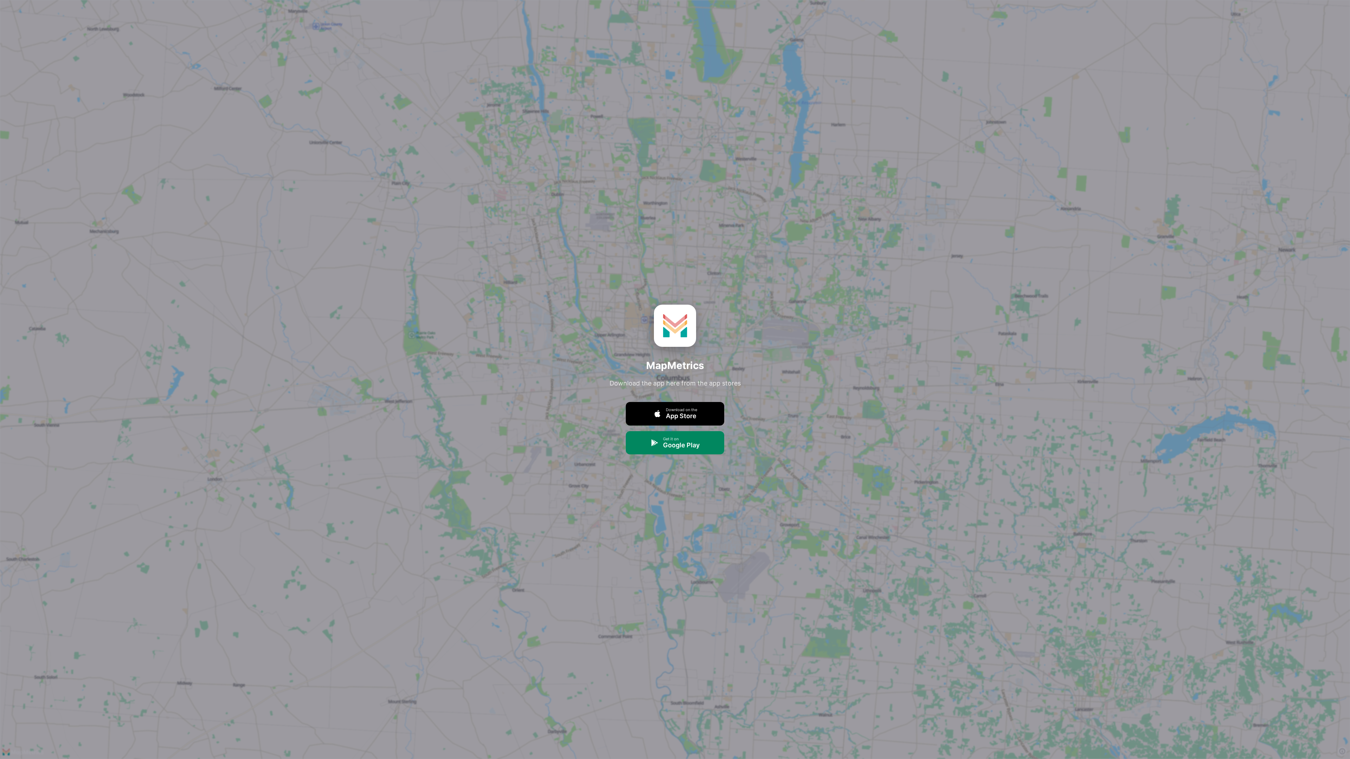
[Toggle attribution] (1342, 751)
